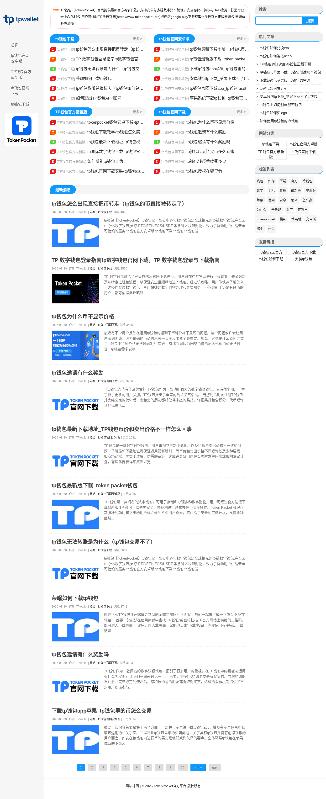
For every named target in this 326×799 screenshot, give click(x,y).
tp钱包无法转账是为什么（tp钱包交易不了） (99, 69)
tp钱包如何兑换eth (274, 48)
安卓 (282, 200)
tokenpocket (266, 219)
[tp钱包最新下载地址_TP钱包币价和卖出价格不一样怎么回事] (75, 461)
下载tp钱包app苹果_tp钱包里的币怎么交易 (203, 69)
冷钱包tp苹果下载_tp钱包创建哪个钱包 (290, 72)
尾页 (215, 768)
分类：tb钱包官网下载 (103, 325)
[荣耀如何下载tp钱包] (75, 627)
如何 (271, 181)
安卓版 (311, 190)
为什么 (262, 210)
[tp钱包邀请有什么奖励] (75, 405)
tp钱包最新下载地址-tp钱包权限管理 (99, 142)
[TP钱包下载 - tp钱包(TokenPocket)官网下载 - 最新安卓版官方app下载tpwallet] (21, 19)
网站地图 (132, 786)
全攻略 (276, 210)
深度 (289, 210)
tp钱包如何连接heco (276, 56)
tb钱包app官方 (270, 252)
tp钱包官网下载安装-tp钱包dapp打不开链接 (99, 171)
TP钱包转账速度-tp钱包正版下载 (285, 64)
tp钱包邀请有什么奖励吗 (193, 142)
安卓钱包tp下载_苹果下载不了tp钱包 (203, 78)
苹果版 (296, 219)
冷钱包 (307, 181)
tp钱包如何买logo (273, 113)
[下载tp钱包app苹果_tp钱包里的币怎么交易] (75, 740)
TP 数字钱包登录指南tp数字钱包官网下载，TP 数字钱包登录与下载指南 (99, 59)
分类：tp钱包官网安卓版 (105, 437)
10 (182, 767)
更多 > (137, 39)
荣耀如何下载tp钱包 (82, 78)
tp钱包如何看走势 (274, 88)
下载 (282, 181)
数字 (260, 190)
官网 (271, 200)
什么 (271, 229)
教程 (282, 190)
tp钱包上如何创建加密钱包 (281, 105)
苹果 (260, 200)
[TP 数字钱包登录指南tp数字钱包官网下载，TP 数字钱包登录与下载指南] (75, 289)
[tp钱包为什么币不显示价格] (75, 345)
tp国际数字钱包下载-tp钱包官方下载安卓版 (99, 151)
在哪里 (303, 210)
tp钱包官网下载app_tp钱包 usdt (201, 88)
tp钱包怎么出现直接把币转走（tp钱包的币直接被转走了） (99, 49)
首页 (15, 45)
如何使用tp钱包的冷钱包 (279, 121)
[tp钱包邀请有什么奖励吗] (75, 686)
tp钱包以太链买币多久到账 (195, 151)
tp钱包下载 (20, 104)
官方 (294, 181)
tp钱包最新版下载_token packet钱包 (203, 59)
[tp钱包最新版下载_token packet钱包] (75, 514)
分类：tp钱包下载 (100, 212)
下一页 (198, 768)
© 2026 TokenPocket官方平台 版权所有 (171, 786)
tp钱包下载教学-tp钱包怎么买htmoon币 (99, 132)
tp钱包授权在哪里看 (189, 171)
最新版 (296, 190)
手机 (271, 190)
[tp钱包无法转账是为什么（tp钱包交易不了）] (75, 574)
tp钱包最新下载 (271, 259)
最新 (283, 219)
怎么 (294, 200)
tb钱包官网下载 (20, 91)
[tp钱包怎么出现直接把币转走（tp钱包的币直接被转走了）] (75, 233)
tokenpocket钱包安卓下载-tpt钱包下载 (99, 122)
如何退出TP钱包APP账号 (86, 98)
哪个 (260, 229)
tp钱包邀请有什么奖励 (191, 132)
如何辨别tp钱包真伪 (87, 161)
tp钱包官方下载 (303, 252)
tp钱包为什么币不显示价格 (195, 122)
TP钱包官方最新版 (21, 74)
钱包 (260, 181)
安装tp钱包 (303, 259)
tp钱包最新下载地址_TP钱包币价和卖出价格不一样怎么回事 (203, 49)
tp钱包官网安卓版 (20, 58)
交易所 (311, 219)
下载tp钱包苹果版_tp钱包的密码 (285, 80)
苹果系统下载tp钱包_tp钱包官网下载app (203, 98)
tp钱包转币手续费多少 (191, 161)
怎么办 (307, 200)
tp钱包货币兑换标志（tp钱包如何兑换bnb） (99, 88)
